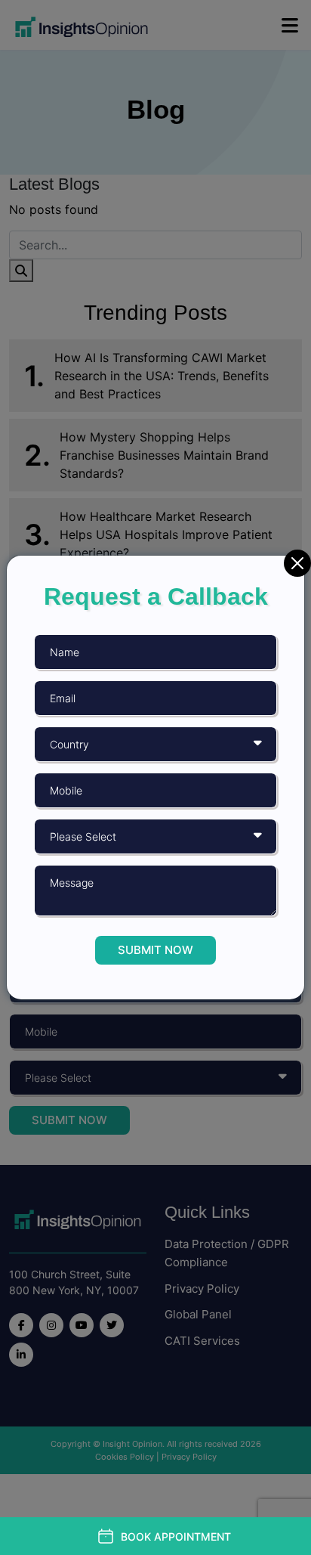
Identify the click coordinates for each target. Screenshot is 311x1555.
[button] (163, 1536)
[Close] (297, 563)
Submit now (155, 950)
